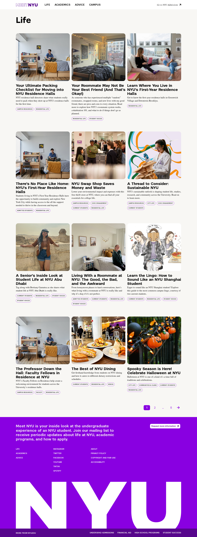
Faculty (39, 392)
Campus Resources (24, 109)
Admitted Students (24, 210)
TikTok (56, 466)
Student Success (172, 533)
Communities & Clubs (148, 385)
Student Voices (95, 119)
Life (47, 4)
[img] (43, 57)
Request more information (163, 426)
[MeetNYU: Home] (27, 4)
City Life (150, 203)
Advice (80, 4)
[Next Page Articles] (178, 407)
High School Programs (147, 533)
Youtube (57, 462)
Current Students (80, 208)
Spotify (57, 471)
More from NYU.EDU (26, 533)
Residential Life (42, 109)
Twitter (57, 453)
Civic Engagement (99, 203)
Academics (62, 4)
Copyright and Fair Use (103, 458)
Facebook (58, 458)
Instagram (58, 449)
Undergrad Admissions (102, 533)
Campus (95, 4)
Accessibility (98, 462)
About (94, 449)
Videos (110, 384)
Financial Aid (124, 533)
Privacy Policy (98, 453)
